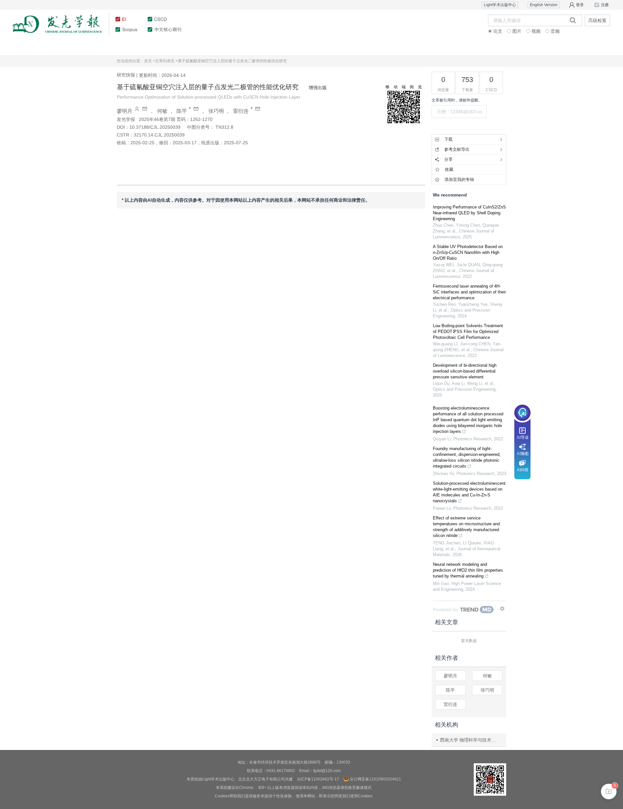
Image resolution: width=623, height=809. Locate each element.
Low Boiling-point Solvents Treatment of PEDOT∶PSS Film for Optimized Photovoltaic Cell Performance (468, 331)
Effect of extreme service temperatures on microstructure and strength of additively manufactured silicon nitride (466, 527)
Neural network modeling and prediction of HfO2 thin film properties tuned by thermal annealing (468, 570)
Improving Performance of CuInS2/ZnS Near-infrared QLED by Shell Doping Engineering (469, 213)
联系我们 (567, 47)
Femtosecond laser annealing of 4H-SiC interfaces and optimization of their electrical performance (469, 292)
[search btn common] (572, 20)
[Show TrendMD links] (502, 608)
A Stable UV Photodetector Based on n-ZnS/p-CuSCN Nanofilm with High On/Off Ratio (468, 252)
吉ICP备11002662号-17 (318, 779)
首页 (55, 47)
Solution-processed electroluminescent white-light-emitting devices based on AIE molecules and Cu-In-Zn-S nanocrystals (469, 492)
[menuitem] (55, 47)
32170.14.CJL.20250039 (159, 134)
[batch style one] (609, 791)
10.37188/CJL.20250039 (154, 127)
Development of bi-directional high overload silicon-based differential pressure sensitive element (464, 371)
